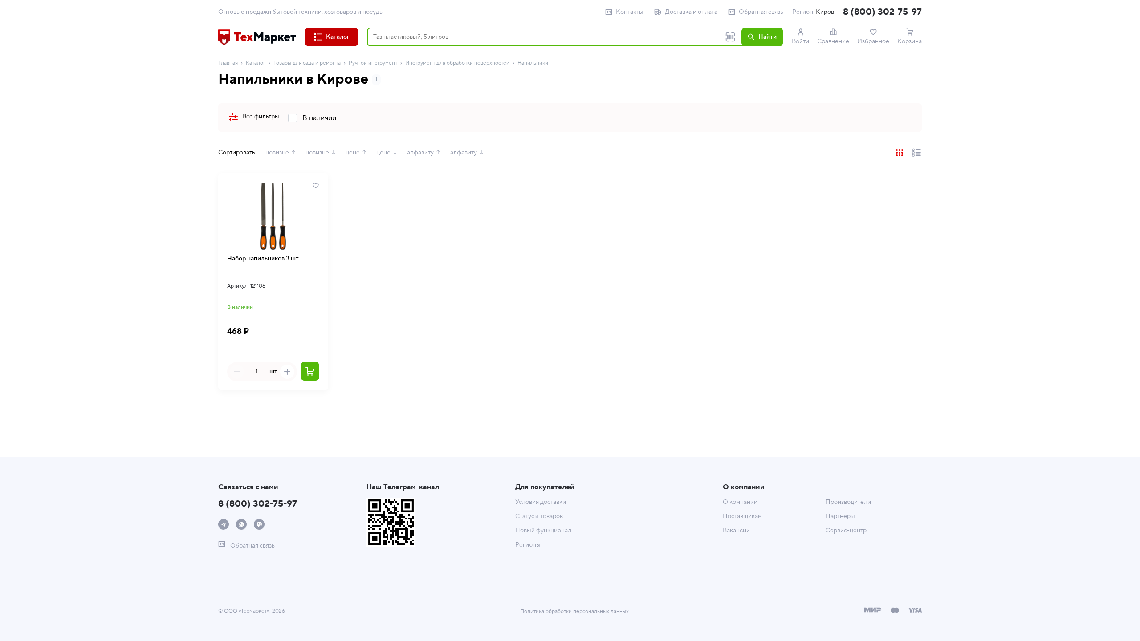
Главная (228, 63)
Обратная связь (761, 12)
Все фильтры (260, 117)
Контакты (629, 12)
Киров (825, 12)
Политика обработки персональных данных (574, 611)
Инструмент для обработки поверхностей (457, 63)
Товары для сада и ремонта (307, 63)
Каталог (255, 63)
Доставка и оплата (691, 12)
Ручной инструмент (373, 63)
